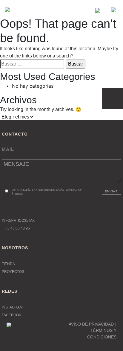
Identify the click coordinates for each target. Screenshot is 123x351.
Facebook (11, 315)
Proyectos (13, 272)
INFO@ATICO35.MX (18, 220)
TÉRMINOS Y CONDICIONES (101, 333)
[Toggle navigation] (111, 9)
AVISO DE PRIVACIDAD (91, 324)
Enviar (111, 191)
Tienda (8, 264)
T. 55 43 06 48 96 (16, 228)
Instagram (12, 307)
